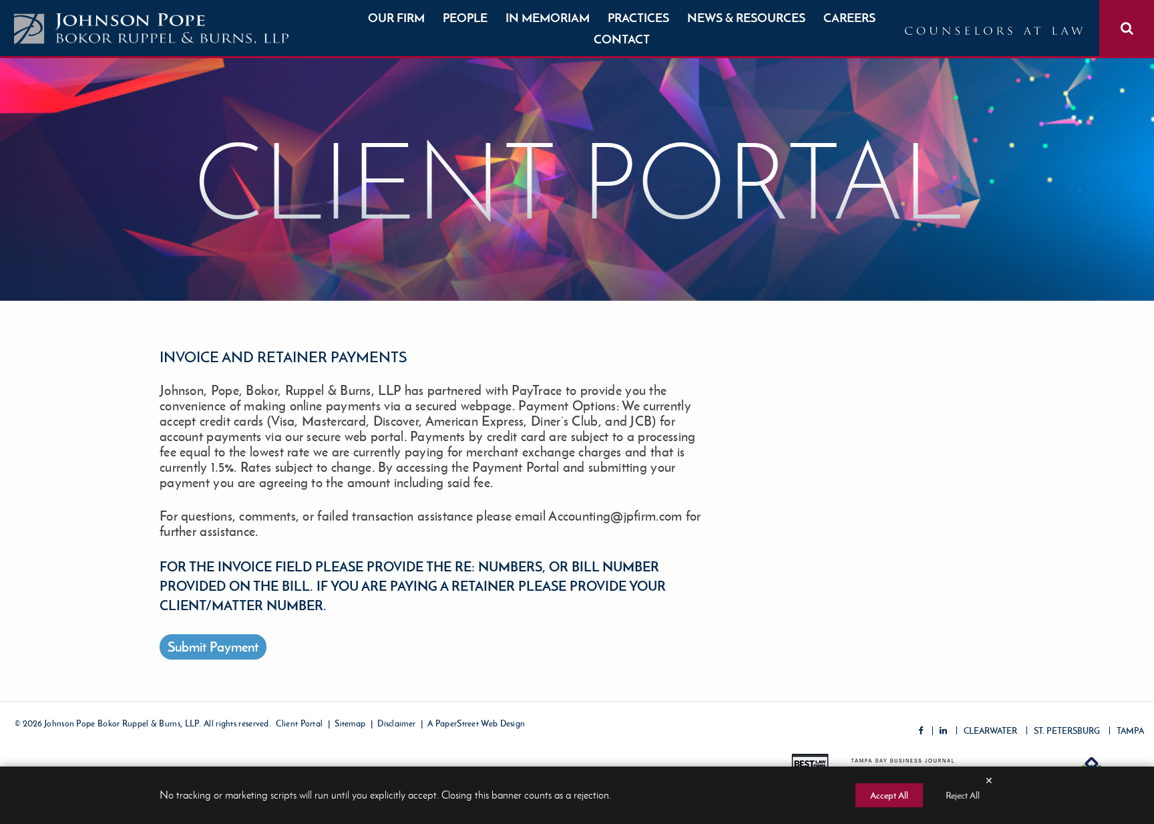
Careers (849, 17)
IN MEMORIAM (548, 17)
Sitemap (350, 724)
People (465, 17)
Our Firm (396, 17)
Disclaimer (396, 724)
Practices (638, 17)
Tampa (1130, 730)
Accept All (889, 795)
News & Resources (746, 17)
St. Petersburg (1067, 730)
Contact (622, 39)
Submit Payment (213, 647)
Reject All (963, 795)
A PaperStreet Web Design (476, 724)
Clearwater (990, 730)
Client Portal (299, 724)
